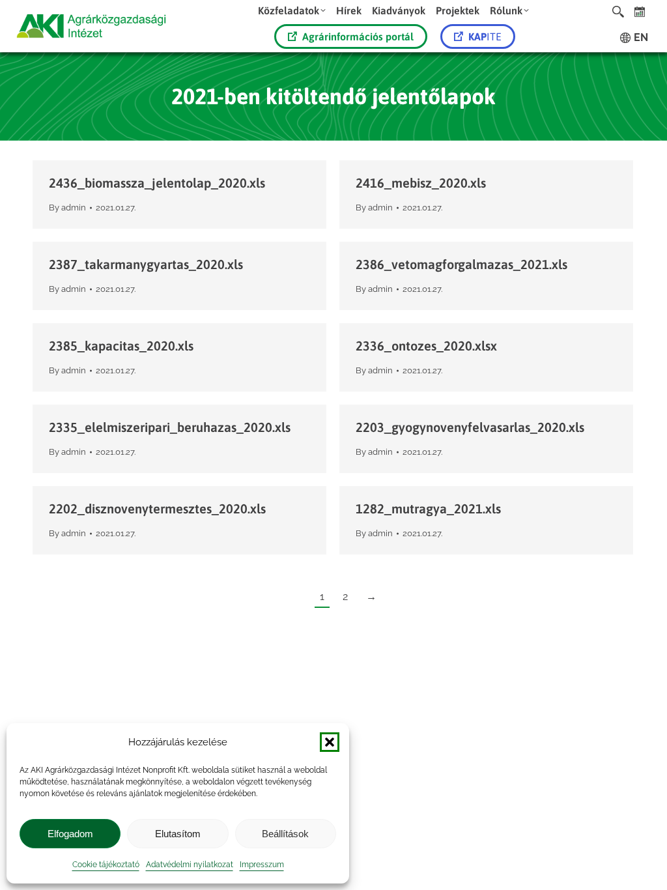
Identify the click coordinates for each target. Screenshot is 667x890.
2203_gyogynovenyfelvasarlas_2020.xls (470, 427)
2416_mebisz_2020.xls (421, 182)
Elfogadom (70, 833)
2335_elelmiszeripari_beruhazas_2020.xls (170, 427)
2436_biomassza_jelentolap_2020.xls (157, 182)
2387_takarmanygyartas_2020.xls (146, 264)
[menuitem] (291, 10)
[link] (640, 11)
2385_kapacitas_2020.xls (121, 345)
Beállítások (285, 833)
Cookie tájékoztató (105, 864)
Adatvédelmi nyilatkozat (189, 864)
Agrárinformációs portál (358, 36)
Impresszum (262, 864)
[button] (329, 742)
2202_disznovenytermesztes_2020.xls (157, 508)
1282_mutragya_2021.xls (428, 508)
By (67, 207)
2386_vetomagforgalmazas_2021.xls (461, 264)
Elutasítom (178, 833)
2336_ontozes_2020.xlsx (426, 345)
